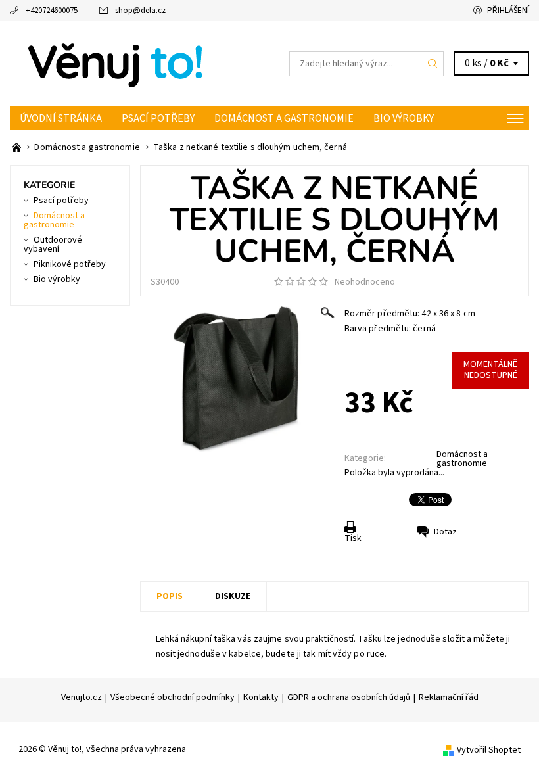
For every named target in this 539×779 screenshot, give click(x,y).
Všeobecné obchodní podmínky (172, 697)
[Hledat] (433, 63)
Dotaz (445, 531)
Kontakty (261, 697)
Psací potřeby (158, 118)
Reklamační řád (449, 697)
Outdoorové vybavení (53, 244)
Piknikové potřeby (70, 264)
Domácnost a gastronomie (284, 118)
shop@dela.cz (140, 10)
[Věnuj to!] (140, 64)
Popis (169, 596)
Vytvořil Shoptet (489, 750)
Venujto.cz (81, 697)
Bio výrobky (403, 118)
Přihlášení (508, 10)
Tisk (353, 538)
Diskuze (232, 596)
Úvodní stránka (61, 118)
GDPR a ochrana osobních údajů (348, 697)
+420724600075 (52, 10)
